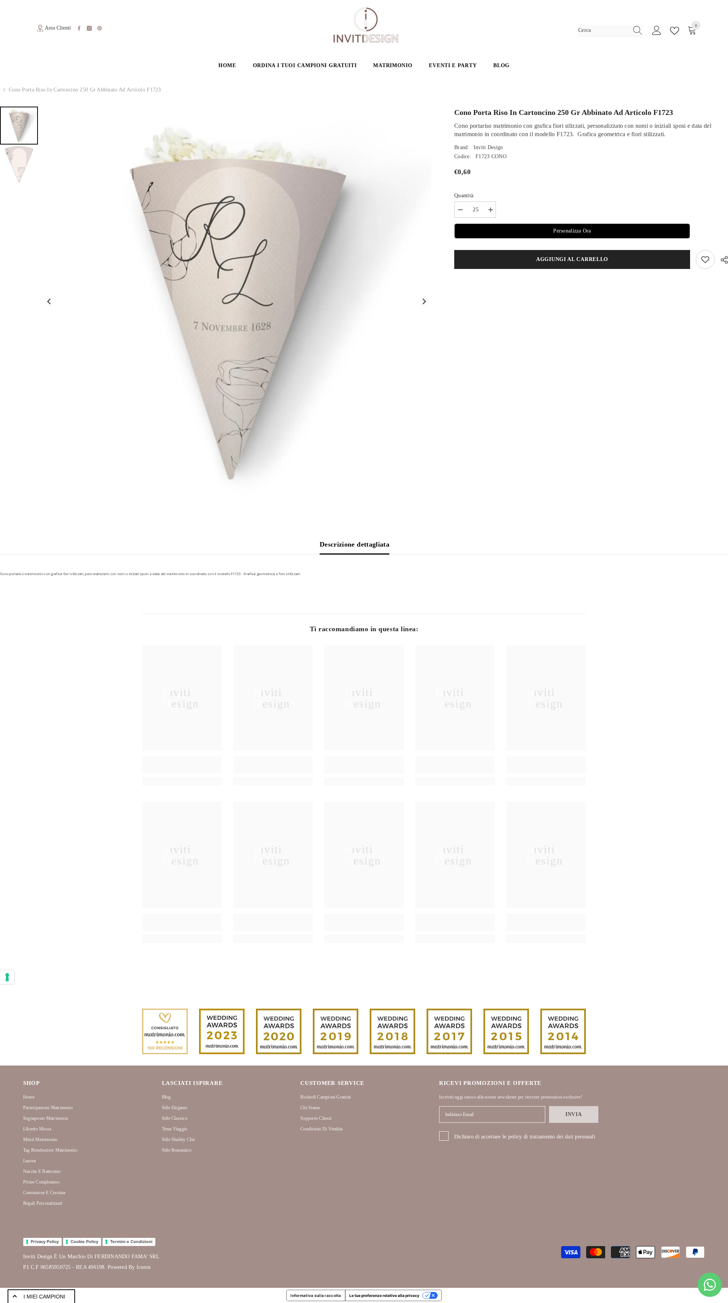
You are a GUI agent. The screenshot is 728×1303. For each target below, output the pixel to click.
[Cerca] (610, 30)
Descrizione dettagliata (354, 544)
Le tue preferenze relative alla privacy (384, 1295)
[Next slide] (424, 302)
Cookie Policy (84, 1241)
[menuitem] (19, 126)
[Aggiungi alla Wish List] (705, 259)
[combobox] (603, 30)
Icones (143, 1267)
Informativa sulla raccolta (315, 1295)
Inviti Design (488, 147)
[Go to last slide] (49, 302)
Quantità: (464, 195)
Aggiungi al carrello (574, 259)
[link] (182, 769)
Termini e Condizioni (131, 1241)
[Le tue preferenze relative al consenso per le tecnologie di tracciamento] (7, 977)
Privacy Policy (45, 1241)
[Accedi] (656, 30)
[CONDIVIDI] (721, 260)
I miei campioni (44, 1297)
